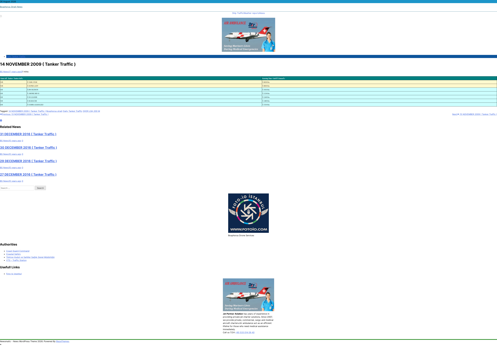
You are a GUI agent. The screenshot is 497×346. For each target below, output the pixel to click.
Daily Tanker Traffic (15, 56)
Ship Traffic (237, 13)
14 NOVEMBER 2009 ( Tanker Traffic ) (27, 111)
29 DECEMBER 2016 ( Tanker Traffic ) (28, 161)
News (262, 13)
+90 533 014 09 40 (244, 332)
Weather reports (251, 13)
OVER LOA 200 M (91, 111)
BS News (4, 71)
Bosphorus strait (54, 111)
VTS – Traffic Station (16, 260)
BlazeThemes (62, 341)
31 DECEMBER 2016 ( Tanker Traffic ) (28, 134)
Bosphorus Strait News (11, 6)
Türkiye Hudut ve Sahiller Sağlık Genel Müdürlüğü (30, 257)
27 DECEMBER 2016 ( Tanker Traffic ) (28, 174)
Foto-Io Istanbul (14, 273)
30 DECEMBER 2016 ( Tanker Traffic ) (28, 147)
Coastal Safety (13, 254)
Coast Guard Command (17, 251)
